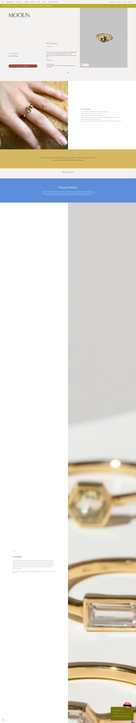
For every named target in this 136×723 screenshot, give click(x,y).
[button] (2, 1)
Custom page (49, 66)
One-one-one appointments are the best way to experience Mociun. (25, 5)
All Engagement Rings (13, 53)
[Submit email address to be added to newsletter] (130, 712)
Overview (17, 556)
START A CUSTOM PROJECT (23, 66)
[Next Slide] (126, 37)
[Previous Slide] (81, 37)
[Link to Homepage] (22, 15)
